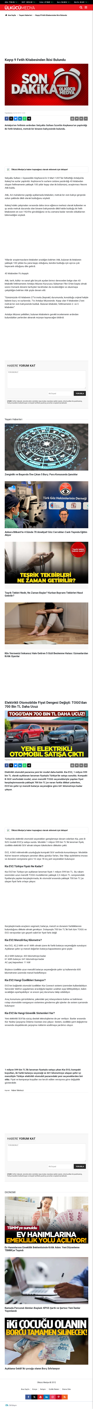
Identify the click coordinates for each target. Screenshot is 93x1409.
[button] (77, 119)
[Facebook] (7, 119)
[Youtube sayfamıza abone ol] (40, 1397)
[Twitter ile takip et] (34, 1397)
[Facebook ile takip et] (28, 1397)
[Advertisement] (46, 37)
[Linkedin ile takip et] (46, 1397)
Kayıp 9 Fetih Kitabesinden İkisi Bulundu (51, 15)
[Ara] (81, 7)
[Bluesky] (16, 119)
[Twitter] (11, 119)
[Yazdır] (72, 119)
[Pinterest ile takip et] (59, 1397)
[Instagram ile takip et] (53, 1397)
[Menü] (85, 7)
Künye (34, 1389)
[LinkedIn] (20, 119)
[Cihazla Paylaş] (29, 119)
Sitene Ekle (66, 1389)
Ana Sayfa (12, 15)
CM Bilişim (13, 1405)
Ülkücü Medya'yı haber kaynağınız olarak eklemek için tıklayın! (39, 169)
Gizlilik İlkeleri (54, 1389)
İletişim (43, 1389)
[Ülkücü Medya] (20, 7)
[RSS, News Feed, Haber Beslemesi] (65, 1397)
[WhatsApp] (25, 119)
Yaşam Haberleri (25, 15)
